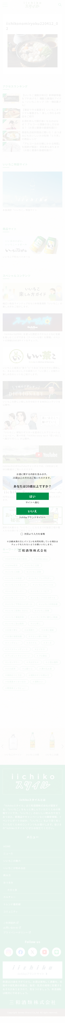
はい (32, 496)
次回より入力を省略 (34, 533)
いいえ (32, 511)
